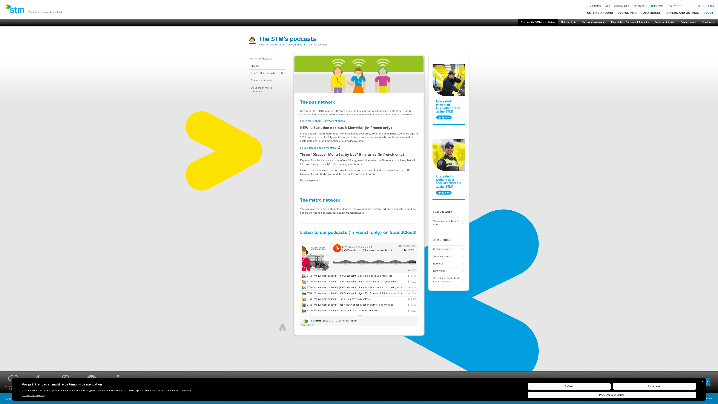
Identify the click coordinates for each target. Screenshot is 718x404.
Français (709, 5)
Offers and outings (682, 13)
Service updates (441, 256)
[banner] (33, 10)
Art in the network (261, 58)
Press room (639, 5)
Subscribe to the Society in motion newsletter (446, 280)
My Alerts (658, 6)
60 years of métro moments (261, 89)
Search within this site (671, 6)
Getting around (600, 13)
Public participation (665, 22)
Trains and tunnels (262, 80)
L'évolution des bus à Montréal (318, 147)
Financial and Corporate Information (630, 22)
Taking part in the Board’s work (446, 223)
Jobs (607, 5)
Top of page (282, 327)
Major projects (568, 22)
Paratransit (651, 13)
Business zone (688, 22)
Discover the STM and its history (538, 22)
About (708, 13)
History (255, 65)
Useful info (627, 13)
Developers (708, 22)
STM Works (439, 271)
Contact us (595, 5)
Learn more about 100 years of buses (322, 120)
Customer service (442, 249)
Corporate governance (594, 22)
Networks (438, 263)
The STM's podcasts (263, 73)
